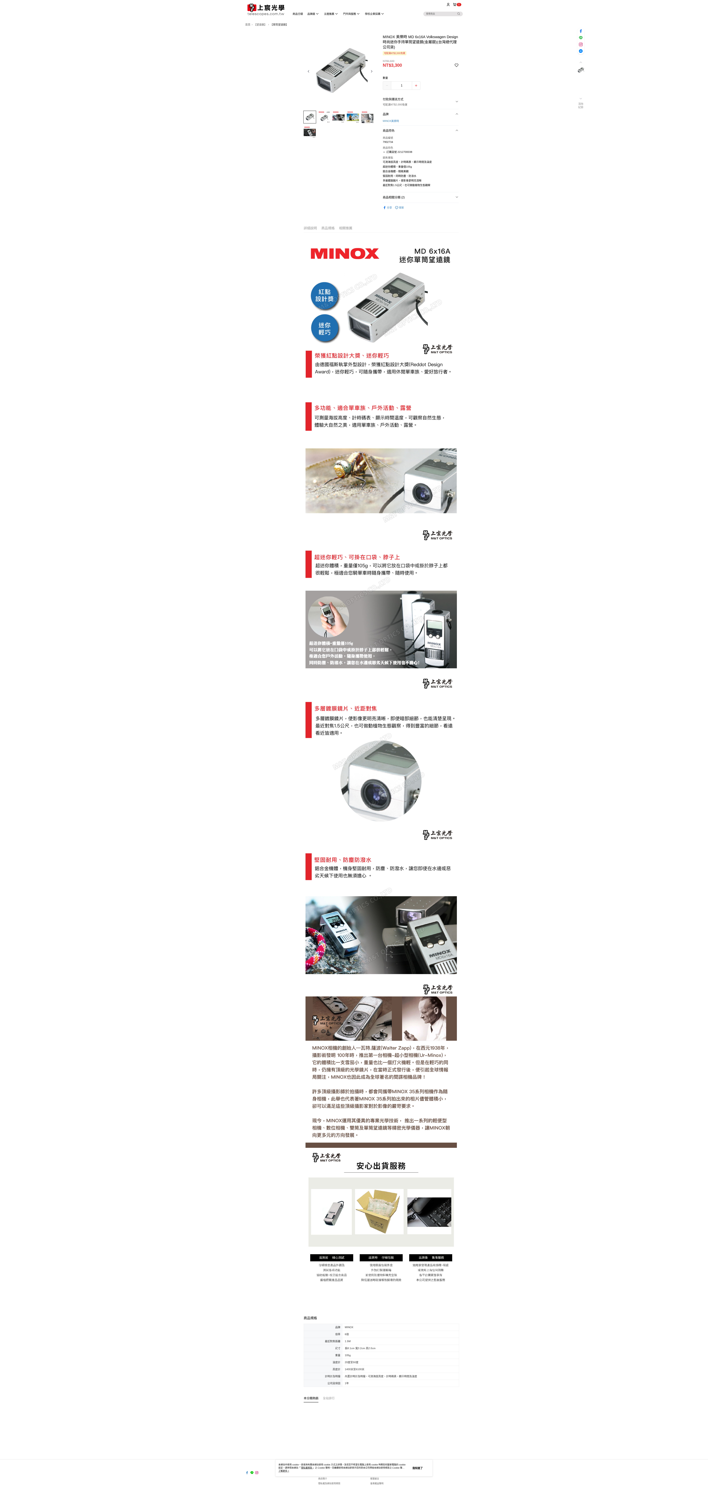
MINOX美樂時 (391, 120)
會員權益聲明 (377, 1483)
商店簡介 (322, 1478)
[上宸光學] (265, 10)
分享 (389, 207)
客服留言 (374, 1478)
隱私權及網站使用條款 (329, 1483)
